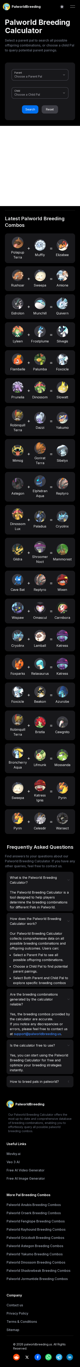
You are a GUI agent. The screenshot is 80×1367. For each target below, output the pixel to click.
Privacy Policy (17, 1313)
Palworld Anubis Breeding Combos (34, 1205)
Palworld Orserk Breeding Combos (34, 1213)
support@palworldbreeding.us (37, 1034)
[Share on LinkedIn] (69, 1357)
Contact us (15, 1305)
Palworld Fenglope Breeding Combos (36, 1221)
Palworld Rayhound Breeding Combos (36, 1229)
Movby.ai (14, 1154)
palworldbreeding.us (38, 1344)
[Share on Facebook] (37, 1357)
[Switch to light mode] (61, 6)
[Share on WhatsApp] (48, 1357)
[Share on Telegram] (59, 1357)
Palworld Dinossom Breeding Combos (36, 1262)
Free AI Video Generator (26, 1170)
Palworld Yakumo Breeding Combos (35, 1254)
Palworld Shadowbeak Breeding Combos (38, 1270)
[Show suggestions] (64, 75)
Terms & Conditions (22, 1321)
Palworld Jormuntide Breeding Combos (37, 1279)
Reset (50, 109)
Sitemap (13, 1330)
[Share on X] (27, 1357)
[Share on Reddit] (16, 1357)
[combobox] (34, 76)
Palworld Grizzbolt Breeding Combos (35, 1238)
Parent (18, 72)
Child (17, 90)
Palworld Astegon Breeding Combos (35, 1246)
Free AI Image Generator (26, 1178)
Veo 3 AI (13, 1162)
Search (30, 109)
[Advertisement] (40, 166)
